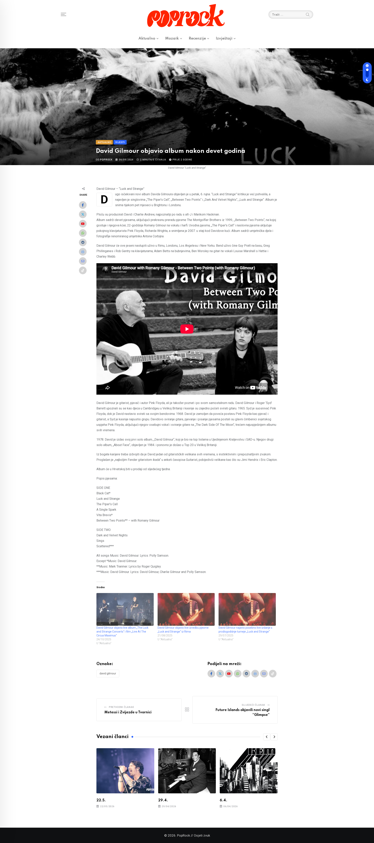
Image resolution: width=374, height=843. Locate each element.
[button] (266, 736)
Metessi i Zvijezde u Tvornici (128, 712)
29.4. (163, 800)
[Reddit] (83, 242)
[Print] (83, 252)
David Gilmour (108, 673)
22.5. (101, 800)
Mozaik (172, 38)
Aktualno (146, 38)
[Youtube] (83, 224)
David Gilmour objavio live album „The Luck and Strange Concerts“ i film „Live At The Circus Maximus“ (122, 631)
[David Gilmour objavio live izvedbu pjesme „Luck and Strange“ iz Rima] (186, 609)
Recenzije (197, 38)
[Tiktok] (83, 270)
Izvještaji (224, 38)
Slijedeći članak (253, 705)
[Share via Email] (83, 261)
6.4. (223, 800)
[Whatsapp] (83, 233)
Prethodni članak (121, 707)
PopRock (106, 159)
